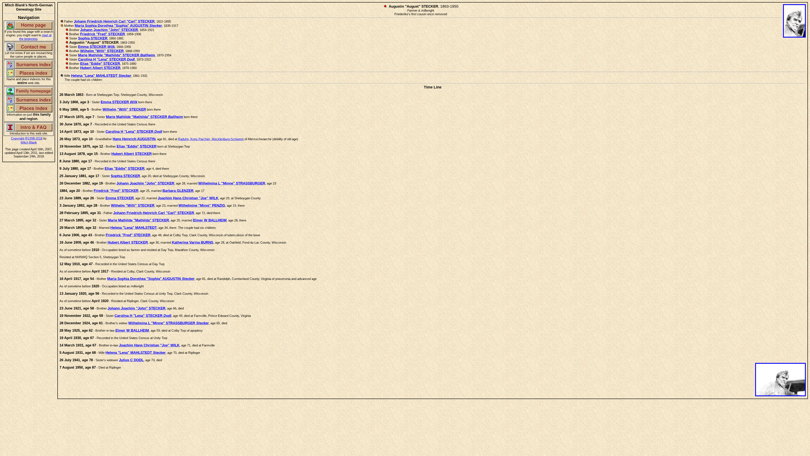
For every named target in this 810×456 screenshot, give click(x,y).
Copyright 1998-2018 (26, 138)
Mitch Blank (29, 142)
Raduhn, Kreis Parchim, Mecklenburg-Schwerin (211, 139)
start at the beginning (35, 37)
